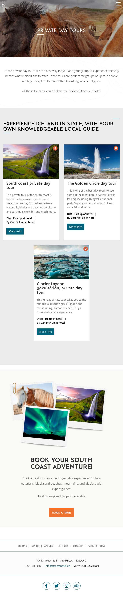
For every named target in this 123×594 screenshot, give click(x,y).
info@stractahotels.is (57, 566)
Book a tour (61, 513)
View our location (86, 566)
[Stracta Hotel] (3, 3)
